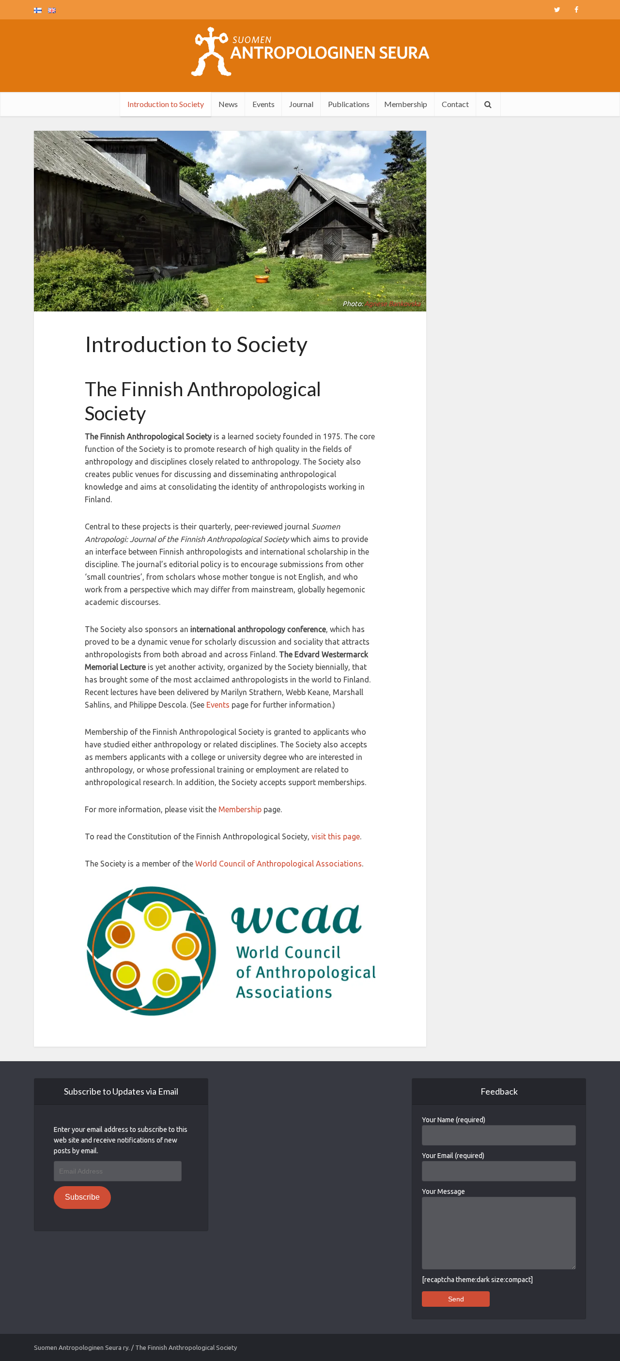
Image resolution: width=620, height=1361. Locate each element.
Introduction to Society (165, 103)
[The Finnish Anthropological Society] (310, 51)
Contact (455, 103)
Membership (405, 103)
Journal (301, 103)
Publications (349, 103)
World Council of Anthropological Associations (278, 863)
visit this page (335, 836)
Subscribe (82, 1197)
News (228, 103)
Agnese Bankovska (392, 304)
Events (263, 103)
